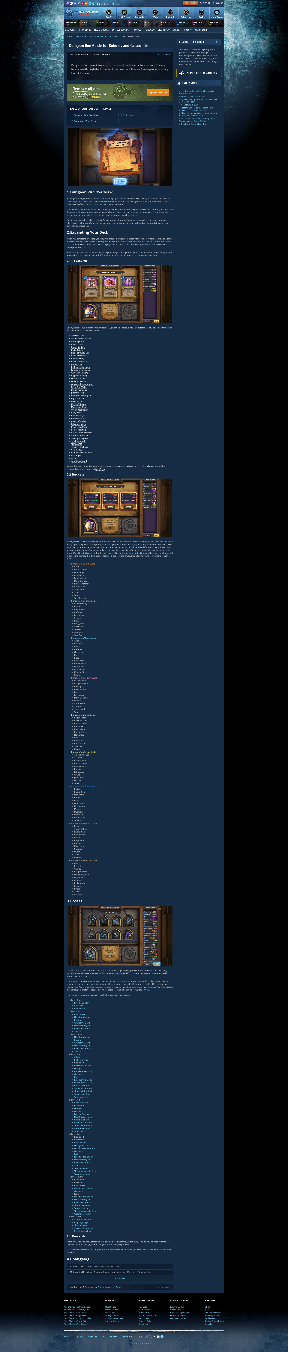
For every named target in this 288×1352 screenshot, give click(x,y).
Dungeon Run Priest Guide (83, 715)
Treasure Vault (81, 1168)
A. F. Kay (78, 1057)
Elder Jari (78, 1068)
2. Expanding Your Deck (83, 121)
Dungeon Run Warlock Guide (84, 823)
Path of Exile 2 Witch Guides (75, 1324)
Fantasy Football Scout (214, 1321)
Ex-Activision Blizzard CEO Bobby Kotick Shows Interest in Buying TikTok (197, 119)
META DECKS (85, 29)
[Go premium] (190, 5)
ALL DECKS (70, 29)
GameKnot (209, 1324)
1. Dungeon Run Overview (84, 115)
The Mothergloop (82, 1205)
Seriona (77, 1031)
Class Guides (110, 1307)
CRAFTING (163, 29)
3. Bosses (128, 115)
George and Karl (81, 1145)
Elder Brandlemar (82, 1017)
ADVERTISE (92, 1336)
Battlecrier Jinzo (81, 1059)
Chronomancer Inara (83, 1188)
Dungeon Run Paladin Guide (84, 677)
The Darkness (80, 1225)
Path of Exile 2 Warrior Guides (76, 1321)
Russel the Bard (81, 1085)
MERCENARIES (202, 29)
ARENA (149, 29)
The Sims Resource (213, 1312)
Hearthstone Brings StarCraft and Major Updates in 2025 (197, 92)
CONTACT (79, 1336)
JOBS (141, 1336)
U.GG (207, 1309)
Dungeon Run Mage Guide (83, 638)
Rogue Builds (144, 1318)
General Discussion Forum (110, 1287)
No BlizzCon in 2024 (189, 105)
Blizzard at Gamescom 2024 (193, 96)
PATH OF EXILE (70, 1300)
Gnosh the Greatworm (84, 1148)
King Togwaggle (81, 1222)
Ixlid (76, 1154)
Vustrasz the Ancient (83, 1228)
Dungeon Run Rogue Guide (83, 752)
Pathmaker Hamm (82, 1028)
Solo (92, 36)
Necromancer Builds (148, 1315)
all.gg (207, 1307)
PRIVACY (113, 1336)
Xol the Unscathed (82, 1231)
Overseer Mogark (82, 1025)
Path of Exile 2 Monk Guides (75, 1312)
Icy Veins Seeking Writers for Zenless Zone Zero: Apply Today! (198, 100)
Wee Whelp (79, 1008)
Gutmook (78, 1074)
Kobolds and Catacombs (107, 36)
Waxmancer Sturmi (83, 1094)
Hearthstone (81, 36)
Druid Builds (144, 1312)
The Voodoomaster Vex (85, 1171)
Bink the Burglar (81, 1002)
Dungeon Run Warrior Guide (84, 860)
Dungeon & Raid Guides (115, 1318)
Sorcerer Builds (145, 1321)
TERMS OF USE (128, 1336)
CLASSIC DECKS (101, 29)
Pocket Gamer (211, 1318)
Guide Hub (143, 1324)
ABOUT (67, 1336)
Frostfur (77, 1020)
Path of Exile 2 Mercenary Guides (77, 1309)
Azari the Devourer (83, 1219)
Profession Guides (178, 1315)
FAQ (103, 1336)
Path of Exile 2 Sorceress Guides (77, 1318)
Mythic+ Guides (111, 1309)
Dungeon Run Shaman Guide (84, 786)
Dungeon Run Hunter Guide (83, 600)
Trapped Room (81, 1208)
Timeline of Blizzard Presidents (194, 124)
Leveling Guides (111, 1321)
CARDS (176, 29)
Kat (211, 49)
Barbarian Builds (146, 1309)
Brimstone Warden (82, 1065)
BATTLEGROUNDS (120, 29)
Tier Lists (143, 1307)
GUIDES (137, 29)
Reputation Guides (178, 1318)
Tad (76, 1165)
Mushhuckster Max (83, 1082)
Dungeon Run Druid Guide (83, 563)
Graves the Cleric (82, 1022)
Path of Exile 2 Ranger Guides (76, 1315)
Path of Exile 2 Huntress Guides (77, 1307)
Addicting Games (212, 1315)
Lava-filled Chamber (83, 1156)
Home (69, 36)
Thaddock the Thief (83, 1091)
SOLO (187, 29)
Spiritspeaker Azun (83, 1088)
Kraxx (77, 1077)
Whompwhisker (81, 1097)
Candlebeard (80, 1014)
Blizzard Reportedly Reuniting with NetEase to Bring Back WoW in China (198, 114)
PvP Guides (110, 1312)
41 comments (164, 54)
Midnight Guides (112, 1315)
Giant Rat (78, 1005)
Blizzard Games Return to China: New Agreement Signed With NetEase (196, 109)
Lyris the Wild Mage (83, 1079)
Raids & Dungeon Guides (180, 1312)
